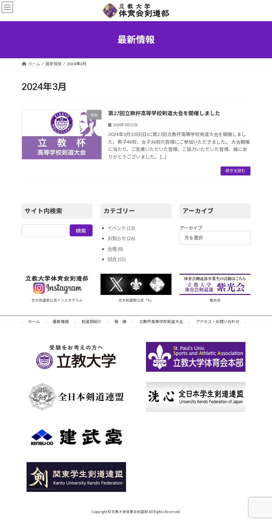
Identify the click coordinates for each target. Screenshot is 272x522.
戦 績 (120, 321)
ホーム (34, 321)
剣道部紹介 (92, 321)
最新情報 (61, 321)
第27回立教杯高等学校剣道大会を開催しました (164, 113)
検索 (81, 230)
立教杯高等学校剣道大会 (161, 321)
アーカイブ (190, 228)
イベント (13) (121, 228)
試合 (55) (116, 259)
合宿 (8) (115, 249)
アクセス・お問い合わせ (217, 321)
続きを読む (235, 170)
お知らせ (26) (121, 238)
